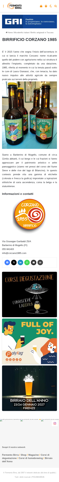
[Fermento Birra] (14, 6)
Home (10, 33)
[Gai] (29, 21)
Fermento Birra (10, 455)
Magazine (33, 455)
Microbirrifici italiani (21, 33)
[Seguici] (54, 423)
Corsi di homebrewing (31, 458)
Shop (23, 455)
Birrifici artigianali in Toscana (42, 33)
